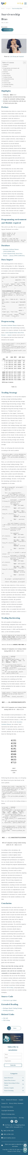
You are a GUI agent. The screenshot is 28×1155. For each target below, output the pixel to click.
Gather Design (16, 1151)
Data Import (6, 73)
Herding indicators (8, 1010)
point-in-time (7, 29)
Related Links (7, 86)
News (3, 1099)
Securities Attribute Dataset (9, 325)
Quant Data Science (14, 1080)
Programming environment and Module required (11, 69)
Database (5, 71)
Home (3, 8)
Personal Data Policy (7, 1107)
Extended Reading (8, 84)
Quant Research (14, 1077)
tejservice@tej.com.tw (9, 1137)
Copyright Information (7, 1110)
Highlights (6, 64)
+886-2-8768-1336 (8, 1134)
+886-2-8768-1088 (8, 1130)
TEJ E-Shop (9, 987)
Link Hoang (13, 56)
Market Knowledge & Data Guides (14, 1084)
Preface (5, 66)
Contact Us (4, 1103)
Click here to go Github (10, 1000)
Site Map (21, 1117)
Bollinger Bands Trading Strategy (12, 1008)
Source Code (7, 82)
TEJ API (5, 1018)
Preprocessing (7, 75)
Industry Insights (14, 1088)
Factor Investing (14, 1090)
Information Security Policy (9, 1117)
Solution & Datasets (11, 1099)
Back (15, 1028)
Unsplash (21, 56)
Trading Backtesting (8, 79)
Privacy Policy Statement (16, 1103)
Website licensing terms (8, 1114)
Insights (8, 8)
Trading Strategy (7, 77)
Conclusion (6, 80)
